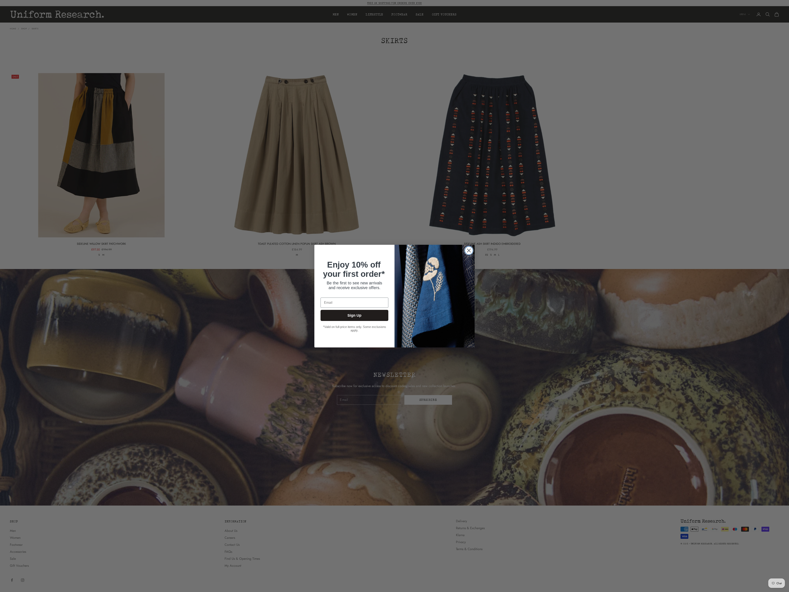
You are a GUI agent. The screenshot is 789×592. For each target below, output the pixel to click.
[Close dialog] (469, 250)
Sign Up (354, 315)
